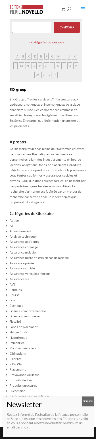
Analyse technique (23, 236)
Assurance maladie (23, 252)
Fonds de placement (24, 327)
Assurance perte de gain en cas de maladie (39, 258)
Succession (17, 391)
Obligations (18, 353)
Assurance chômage (24, 247)
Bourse (15, 295)
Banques (16, 290)
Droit (13, 300)
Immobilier (17, 343)
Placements (18, 369)
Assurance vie (19, 279)
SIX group (18, 89)
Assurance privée (22, 263)
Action (14, 220)
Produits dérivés (21, 380)
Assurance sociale (22, 268)
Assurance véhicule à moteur (30, 273)
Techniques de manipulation (29, 396)
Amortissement (20, 231)
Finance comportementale (28, 311)
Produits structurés (23, 385)
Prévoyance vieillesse (25, 375)
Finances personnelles (25, 316)
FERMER (88, 401)
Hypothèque (18, 337)
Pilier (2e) (16, 359)
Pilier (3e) (16, 364)
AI (11, 226)
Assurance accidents (24, 241)
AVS (13, 284)
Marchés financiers (23, 348)
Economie (16, 305)
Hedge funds (19, 332)
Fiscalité (15, 321)
